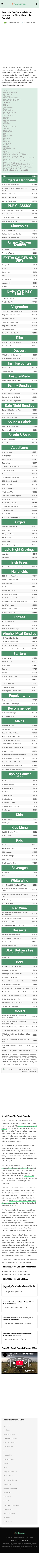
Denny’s (6, 1451)
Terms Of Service (19, 1538)
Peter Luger (7, 1492)
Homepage (9, 1538)
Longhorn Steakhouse (11, 1471)
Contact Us (25, 1540)
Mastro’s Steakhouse (10, 1476)
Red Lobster (7, 1497)
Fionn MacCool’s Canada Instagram (17, 1274)
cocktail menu (29, 1176)
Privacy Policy (15, 1540)
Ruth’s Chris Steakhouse (11, 1505)
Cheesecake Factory (10, 1438)
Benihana (7, 1430)
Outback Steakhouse (10, 1488)
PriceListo (33, 1071)
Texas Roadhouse (9, 1513)
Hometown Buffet (9, 1459)
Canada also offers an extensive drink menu (17, 1168)
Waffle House (8, 1522)
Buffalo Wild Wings (9, 1434)
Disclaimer (30, 1538)
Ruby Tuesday (8, 1509)
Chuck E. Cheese (9, 1442)
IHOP (5, 1467)
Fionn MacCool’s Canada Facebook (17, 1271)
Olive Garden (8, 1484)
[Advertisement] (19, 44)
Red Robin (7, 1501)
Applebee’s (7, 1426)
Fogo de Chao (8, 1455)
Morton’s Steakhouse (10, 1480)
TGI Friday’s (7, 1517)
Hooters (6, 1463)
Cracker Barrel (8, 1446)
